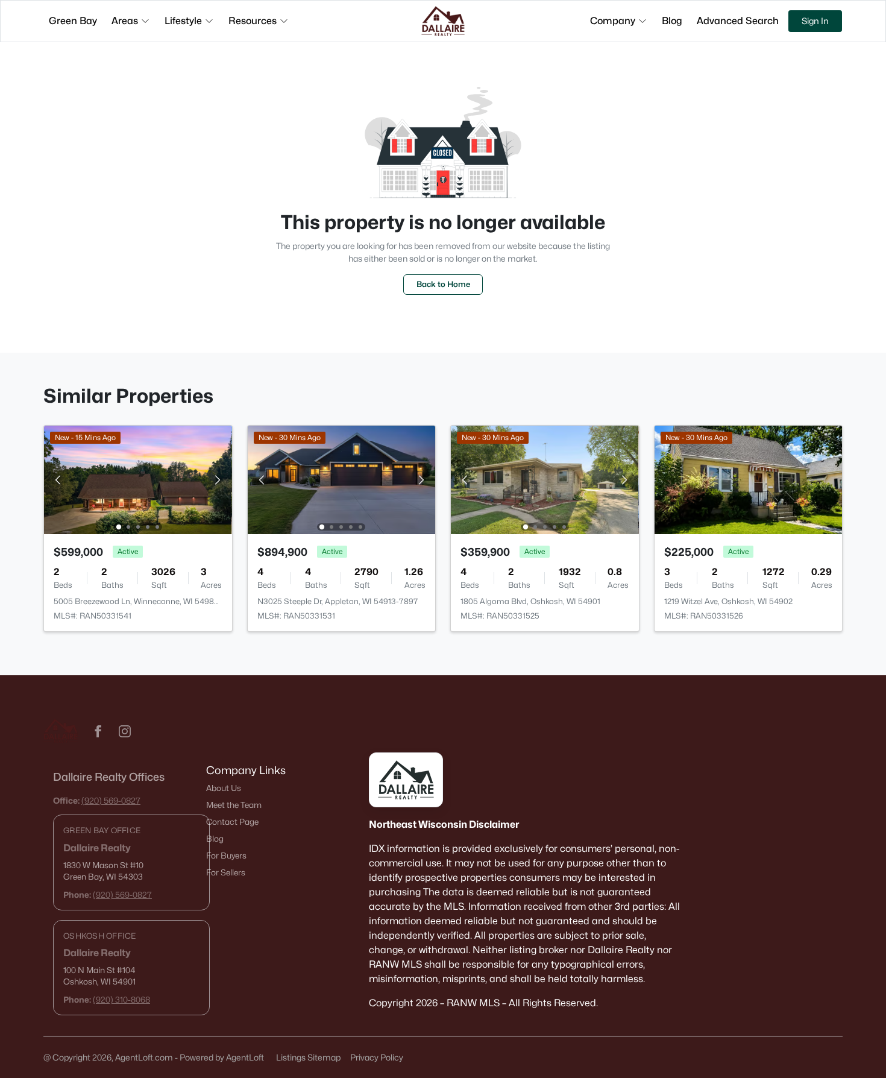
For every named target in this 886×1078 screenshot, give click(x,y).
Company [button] (612, 21)
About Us (223, 788)
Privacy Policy (376, 1057)
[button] (98, 731)
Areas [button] (125, 21)
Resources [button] (252, 21)
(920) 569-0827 (110, 800)
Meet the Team (234, 805)
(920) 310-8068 (121, 999)
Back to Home (443, 284)
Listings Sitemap (308, 1057)
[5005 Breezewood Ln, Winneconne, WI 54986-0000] (138, 479)
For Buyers (226, 855)
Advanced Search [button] (738, 21)
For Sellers (225, 872)
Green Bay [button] (73, 21)
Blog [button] (672, 21)
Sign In (815, 21)
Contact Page (232, 822)
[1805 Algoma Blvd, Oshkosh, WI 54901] (545, 479)
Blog (215, 838)
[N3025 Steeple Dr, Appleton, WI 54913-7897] (341, 479)
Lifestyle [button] (183, 21)
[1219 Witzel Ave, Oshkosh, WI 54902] (748, 479)
